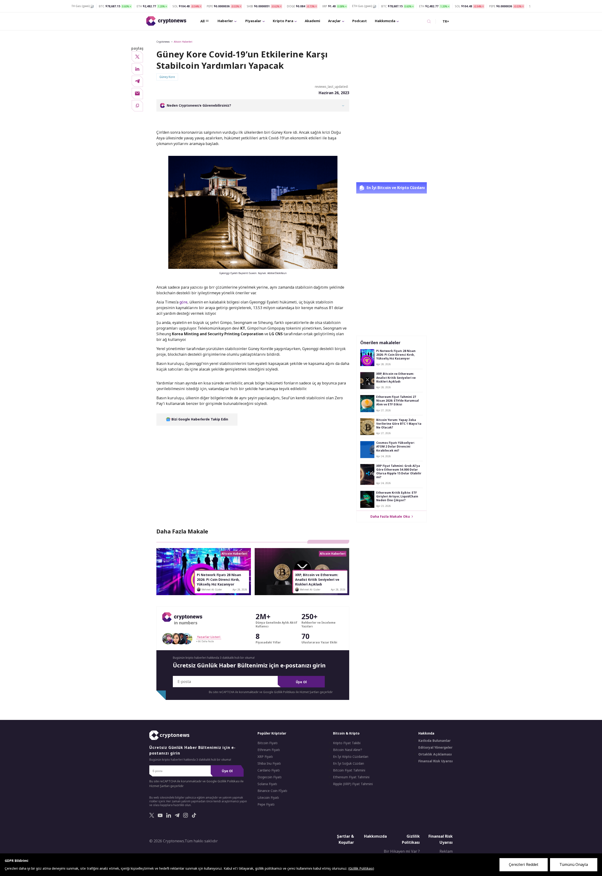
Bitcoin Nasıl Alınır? (347, 750)
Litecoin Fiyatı (268, 798)
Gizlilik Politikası (411, 839)
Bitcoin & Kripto (346, 733)
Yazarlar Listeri (208, 637)
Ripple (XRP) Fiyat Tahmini (353, 784)
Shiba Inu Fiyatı (269, 764)
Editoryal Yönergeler (435, 748)
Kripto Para (283, 20)
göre (183, 302)
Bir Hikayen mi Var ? (402, 851)
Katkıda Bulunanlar (434, 741)
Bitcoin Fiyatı (267, 743)
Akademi (312, 20)
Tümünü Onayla (573, 864)
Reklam (446, 851)
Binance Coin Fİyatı (272, 791)
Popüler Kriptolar (271, 733)
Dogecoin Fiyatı (269, 777)
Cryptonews (163, 41)
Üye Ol (301, 682)
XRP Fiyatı (265, 757)
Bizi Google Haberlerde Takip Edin (199, 419)
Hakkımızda (385, 20)
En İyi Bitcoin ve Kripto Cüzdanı (395, 187)
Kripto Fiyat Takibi (346, 743)
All (202, 21)
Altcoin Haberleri (183, 41)
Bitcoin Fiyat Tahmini (349, 770)
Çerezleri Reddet (523, 864)
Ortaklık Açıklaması (435, 754)
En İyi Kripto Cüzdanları (350, 757)
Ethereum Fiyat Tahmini (351, 777)
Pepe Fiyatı (265, 805)
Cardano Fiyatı (268, 770)
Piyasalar (253, 20)
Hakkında (426, 733)
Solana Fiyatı (267, 784)
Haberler (225, 20)
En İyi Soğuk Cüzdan (348, 764)
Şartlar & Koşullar (345, 839)
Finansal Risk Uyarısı (435, 761)
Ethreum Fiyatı (268, 750)
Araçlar (334, 20)
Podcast (359, 20)
